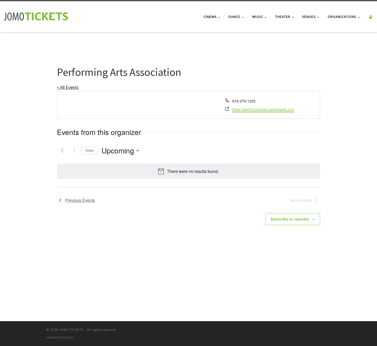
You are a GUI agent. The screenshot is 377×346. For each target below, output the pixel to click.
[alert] (188, 171)
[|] (36, 16)
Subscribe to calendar (290, 219)
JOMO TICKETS (71, 330)
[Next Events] (74, 151)
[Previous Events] (62, 151)
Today (89, 150)
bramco (68, 337)
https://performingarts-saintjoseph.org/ (263, 109)
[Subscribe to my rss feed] (322, 331)
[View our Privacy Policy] (329, 331)
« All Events (68, 87)
